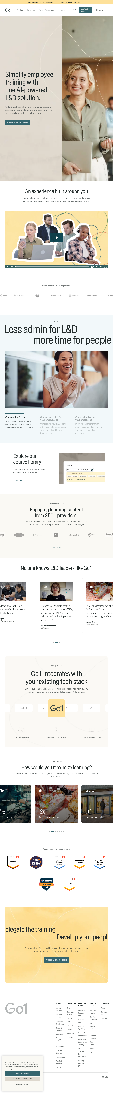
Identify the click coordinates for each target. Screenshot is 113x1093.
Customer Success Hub (81, 1013)
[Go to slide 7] (63, 831)
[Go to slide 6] (61, 831)
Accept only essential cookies (22, 1079)
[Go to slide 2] (56, 642)
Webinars (70, 1033)
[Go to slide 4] (57, 831)
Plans (40, 10)
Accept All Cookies (22, 1073)
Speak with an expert (17, 122)
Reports (70, 1025)
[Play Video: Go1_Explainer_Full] (56, 237)
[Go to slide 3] (59, 642)
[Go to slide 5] (59, 831)
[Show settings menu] (101, 266)
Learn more (56, 547)
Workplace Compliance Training (82, 1042)
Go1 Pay (59, 1068)
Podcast (70, 1037)
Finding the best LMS (81, 1063)
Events (69, 1029)
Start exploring (21, 480)
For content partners (93, 1026)
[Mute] (96, 266)
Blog (68, 1008)
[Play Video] (7, 266)
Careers (104, 1019)
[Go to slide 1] (53, 642)
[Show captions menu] (92, 266)
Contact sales (84, 10)
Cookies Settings (22, 1084)
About (103, 1008)
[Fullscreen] (105, 266)
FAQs (91, 1053)
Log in (74, 10)
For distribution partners (94, 1035)
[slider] (52, 266)
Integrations (60, 1057)
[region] (22, 1073)
